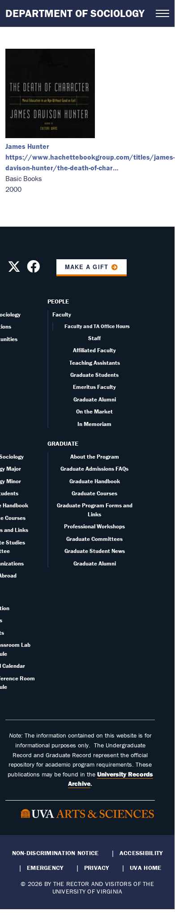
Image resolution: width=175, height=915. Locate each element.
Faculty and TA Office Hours (97, 326)
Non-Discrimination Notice (55, 852)
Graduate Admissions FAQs (94, 468)
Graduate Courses (94, 493)
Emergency (45, 867)
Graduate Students (94, 375)
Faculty (61, 314)
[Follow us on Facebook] (33, 269)
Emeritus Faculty (94, 387)
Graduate (62, 443)
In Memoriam (94, 424)
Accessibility (141, 852)
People (58, 301)
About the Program (94, 456)
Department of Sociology (75, 13)
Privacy (96, 867)
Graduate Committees (94, 539)
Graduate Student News (94, 551)
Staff (94, 338)
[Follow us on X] (14, 269)
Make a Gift (86, 267)
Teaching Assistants (94, 363)
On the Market (94, 411)
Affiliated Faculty (94, 350)
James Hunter (27, 146)
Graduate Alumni (94, 399)
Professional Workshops (94, 526)
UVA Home (145, 867)
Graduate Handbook (94, 481)
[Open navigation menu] (162, 13)
